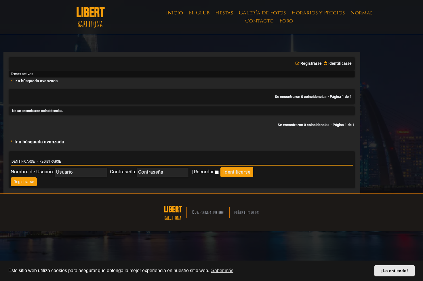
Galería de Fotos (262, 12)
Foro (286, 20)
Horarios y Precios (318, 12)
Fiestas (224, 12)
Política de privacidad (246, 212)
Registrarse (50, 162)
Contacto (259, 20)
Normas (361, 12)
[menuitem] (337, 63)
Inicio (174, 12)
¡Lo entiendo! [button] (394, 270)
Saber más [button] (222, 270)
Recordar (204, 171)
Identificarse (23, 162)
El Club (199, 12)
